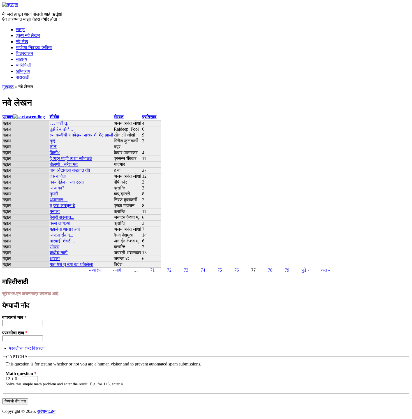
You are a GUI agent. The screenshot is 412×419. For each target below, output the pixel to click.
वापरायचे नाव (14, 317)
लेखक (119, 116)
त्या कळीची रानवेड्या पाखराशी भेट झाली (81, 135)
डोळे (53, 146)
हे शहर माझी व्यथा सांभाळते (71, 158)
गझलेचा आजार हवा (65, 229)
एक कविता (58, 176)
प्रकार (8, 116)
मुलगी (54, 193)
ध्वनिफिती (23, 65)
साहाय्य (21, 59)
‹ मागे (117, 270)
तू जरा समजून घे (62, 205)
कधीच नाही (59, 252)
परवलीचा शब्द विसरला (27, 348)
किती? (55, 152)
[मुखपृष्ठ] (10, 4)
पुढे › (306, 270)
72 (169, 270)
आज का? (57, 188)
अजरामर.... (59, 199)
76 (236, 270)
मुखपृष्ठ (8, 86)
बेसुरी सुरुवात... (62, 217)
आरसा (55, 258)
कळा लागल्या (60, 223)
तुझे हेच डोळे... (61, 129)
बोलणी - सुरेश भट (64, 164)
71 (152, 270)
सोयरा (54, 246)
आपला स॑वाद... (61, 235)
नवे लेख (22, 41)
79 (287, 270)
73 (186, 270)
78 (270, 270)
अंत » (325, 270)
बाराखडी (22, 77)
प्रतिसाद (149, 116)
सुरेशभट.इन (46, 411)
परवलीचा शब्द (14, 332)
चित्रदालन (24, 53)
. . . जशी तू (58, 123)
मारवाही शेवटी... (62, 241)
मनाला (55, 211)
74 (203, 270)
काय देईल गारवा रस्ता (67, 182)
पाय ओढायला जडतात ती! (70, 170)
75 (219, 270)
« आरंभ (95, 270)
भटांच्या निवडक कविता (34, 47)
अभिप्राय (23, 71)
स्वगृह (20, 29)
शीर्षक (54, 116)
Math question (21, 373)
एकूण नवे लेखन (28, 35)
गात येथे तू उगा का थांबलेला (71, 264)
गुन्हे (52, 140)
